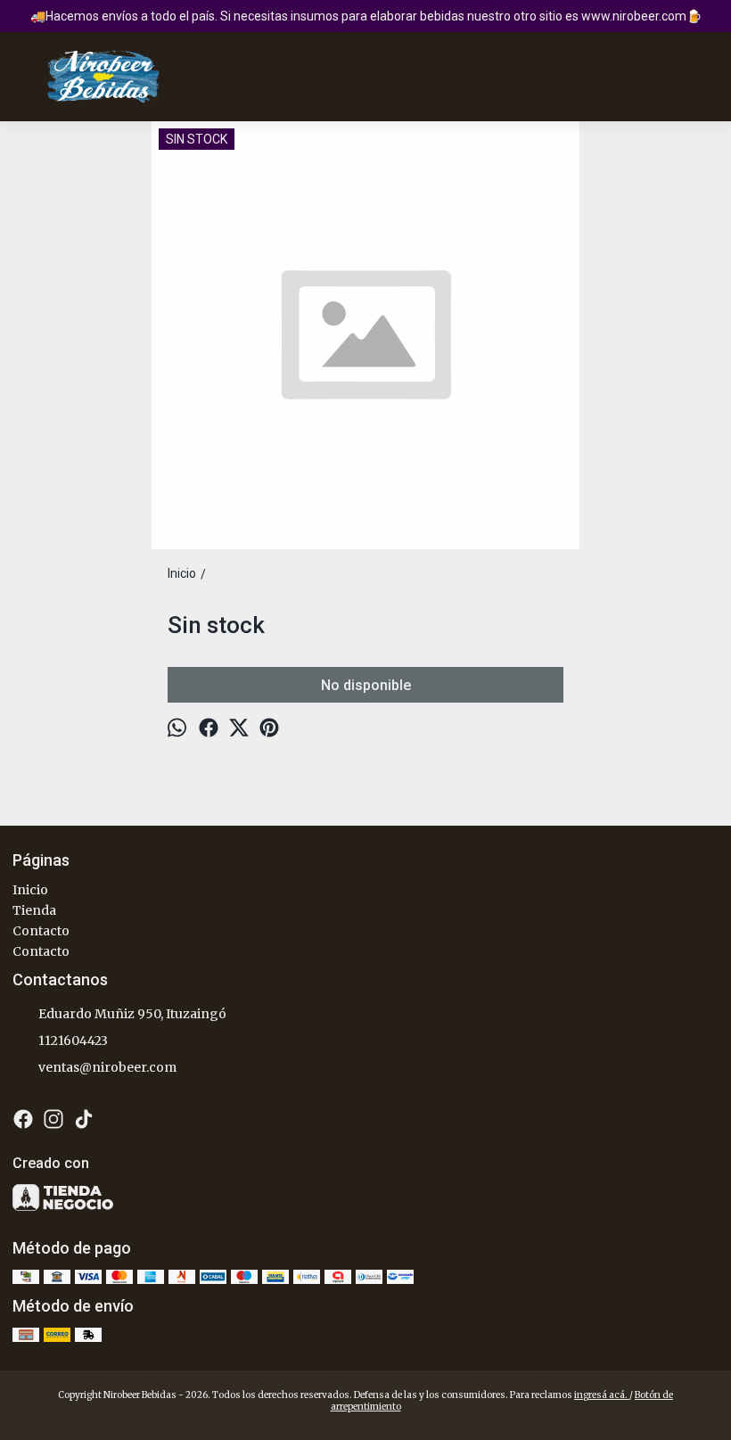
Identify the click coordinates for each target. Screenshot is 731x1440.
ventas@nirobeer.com (107, 1067)
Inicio (30, 890)
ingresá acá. (601, 1395)
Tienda (34, 910)
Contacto (41, 931)
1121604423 (73, 1041)
